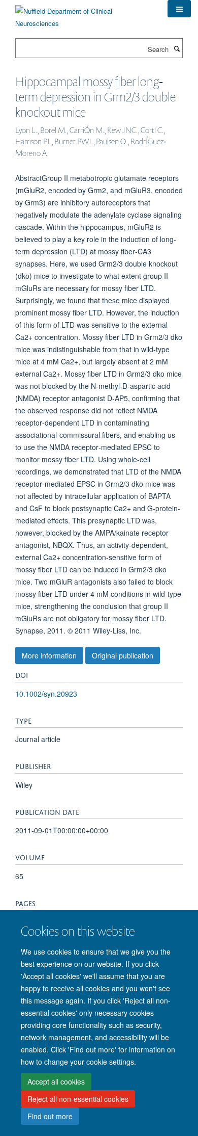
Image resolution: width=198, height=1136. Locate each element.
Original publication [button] (122, 655)
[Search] (176, 48)
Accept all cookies (56, 1081)
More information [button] (49, 655)
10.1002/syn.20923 (46, 694)
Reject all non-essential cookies (77, 1099)
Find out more (50, 1116)
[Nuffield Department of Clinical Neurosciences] (83, 13)
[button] (179, 8)
